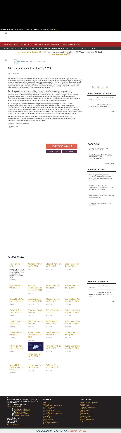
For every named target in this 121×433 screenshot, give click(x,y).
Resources (66, 48)
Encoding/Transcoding (20, 44)
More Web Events (109, 163)
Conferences (84, 48)
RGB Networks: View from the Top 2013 (72, 322)
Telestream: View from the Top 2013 (16, 347)
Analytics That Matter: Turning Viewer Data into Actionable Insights (100, 156)
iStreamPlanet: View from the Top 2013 (16, 300)
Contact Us (46, 424)
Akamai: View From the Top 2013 (35, 265)
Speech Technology (85, 416)
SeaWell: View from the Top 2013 (16, 333)
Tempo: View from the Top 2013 (34, 355)
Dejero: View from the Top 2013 (16, 286)
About (92, 48)
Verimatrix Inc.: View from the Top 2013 (72, 311)
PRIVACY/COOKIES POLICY (14, 424)
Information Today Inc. (13, 406)
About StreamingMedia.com (50, 422)
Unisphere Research (85, 421)
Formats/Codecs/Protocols (41, 44)
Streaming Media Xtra (49, 410)
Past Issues (69, 151)
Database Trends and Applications (89, 402)
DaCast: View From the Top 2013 (72, 265)
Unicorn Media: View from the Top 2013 (72, 347)
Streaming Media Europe (86, 418)
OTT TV (30, 44)
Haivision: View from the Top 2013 (72, 286)
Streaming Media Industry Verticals (52, 413)
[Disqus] (45, 182)
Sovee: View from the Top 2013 (53, 333)
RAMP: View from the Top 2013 (52, 322)
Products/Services (56, 44)
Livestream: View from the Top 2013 (35, 300)
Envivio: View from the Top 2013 (53, 286)
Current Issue (53, 151)
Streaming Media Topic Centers (51, 412)
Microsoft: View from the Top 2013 (16, 311)
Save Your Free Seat (59, 54)
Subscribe (18, 48)
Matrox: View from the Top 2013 (53, 300)
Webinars (54, 48)
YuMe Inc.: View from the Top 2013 (53, 366)
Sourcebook (53, 29)
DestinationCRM (84, 404)
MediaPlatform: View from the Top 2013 (72, 300)
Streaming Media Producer (87, 419)
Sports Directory (41, 29)
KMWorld (82, 412)
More (113, 111)
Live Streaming (8, 44)
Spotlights (16, 63)
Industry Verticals (68, 44)
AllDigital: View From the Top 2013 (54, 265)
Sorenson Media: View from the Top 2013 (35, 334)
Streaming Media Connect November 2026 (12, 29)
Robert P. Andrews (20, 61)
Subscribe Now (60, 146)
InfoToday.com (84, 409)
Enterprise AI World (85, 406)
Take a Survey (75, 48)
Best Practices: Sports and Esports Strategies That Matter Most (100, 105)
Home (12, 48)
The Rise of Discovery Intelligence (99, 286)
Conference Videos (48, 407)
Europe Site (30, 29)
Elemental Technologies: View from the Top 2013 (35, 287)
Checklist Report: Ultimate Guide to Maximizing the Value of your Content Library (101, 294)
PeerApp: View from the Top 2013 (16, 322)
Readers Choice (47, 416)
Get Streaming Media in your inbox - (60, 431)
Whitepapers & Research (42, 48)
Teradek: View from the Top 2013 (53, 347)
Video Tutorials (47, 409)
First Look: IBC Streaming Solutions (98, 148)
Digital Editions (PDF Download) (52, 406)
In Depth (30, 48)
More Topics (77, 44)
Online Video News (48, 419)
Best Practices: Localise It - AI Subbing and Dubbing (101, 98)
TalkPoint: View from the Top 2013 (72, 333)
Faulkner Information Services (88, 407)
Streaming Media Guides (49, 415)
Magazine (46, 404)
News (24, 48)
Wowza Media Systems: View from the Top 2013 (16, 367)
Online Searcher (84, 413)
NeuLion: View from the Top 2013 (35, 366)
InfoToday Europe (84, 410)
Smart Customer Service (86, 415)
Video (59, 48)
